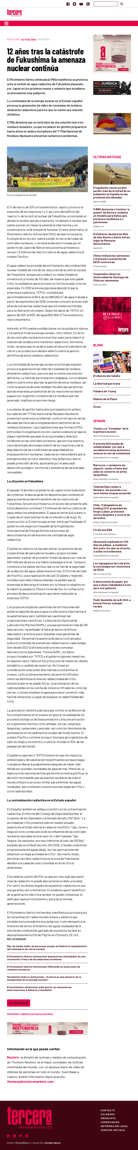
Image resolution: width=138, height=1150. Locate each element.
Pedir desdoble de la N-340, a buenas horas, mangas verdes (112, 603)
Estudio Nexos (53, 1142)
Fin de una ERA (102, 529)
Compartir (20, 1003)
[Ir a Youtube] (81, 4)
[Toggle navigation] (6, 23)
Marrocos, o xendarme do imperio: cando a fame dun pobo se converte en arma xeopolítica (110, 469)
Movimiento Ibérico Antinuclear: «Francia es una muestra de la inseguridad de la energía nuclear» (44, 978)
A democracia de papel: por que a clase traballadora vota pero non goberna (112, 585)
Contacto (108, 1110)
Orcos (97, 406)
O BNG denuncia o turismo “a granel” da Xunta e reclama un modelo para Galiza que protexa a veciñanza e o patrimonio (111, 216)
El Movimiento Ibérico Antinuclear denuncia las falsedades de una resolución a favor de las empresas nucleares (46, 958)
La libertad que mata (106, 383)
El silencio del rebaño (106, 375)
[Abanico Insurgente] (112, 127)
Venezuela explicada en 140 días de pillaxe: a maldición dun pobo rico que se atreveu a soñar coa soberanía (111, 546)
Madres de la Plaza (105, 399)
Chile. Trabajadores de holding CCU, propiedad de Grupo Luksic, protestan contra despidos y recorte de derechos (111, 511)
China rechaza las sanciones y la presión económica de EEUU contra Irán (111, 259)
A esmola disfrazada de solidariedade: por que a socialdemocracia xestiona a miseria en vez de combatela (111, 448)
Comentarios (110, 1122)
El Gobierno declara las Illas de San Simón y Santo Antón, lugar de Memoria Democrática (111, 238)
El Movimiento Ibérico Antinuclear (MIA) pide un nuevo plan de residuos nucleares (43, 968)
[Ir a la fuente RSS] (87, 4)
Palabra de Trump (104, 391)
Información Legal (114, 1125)
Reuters (13, 1057)
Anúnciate (108, 1118)
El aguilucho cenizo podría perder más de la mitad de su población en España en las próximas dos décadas (111, 192)
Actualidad (28, 39)
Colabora (108, 1114)
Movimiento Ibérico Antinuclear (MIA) (30, 1014)
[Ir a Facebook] (68, 4)
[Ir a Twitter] (74, 4)
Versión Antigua (113, 1129)
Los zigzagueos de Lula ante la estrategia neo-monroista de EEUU (111, 566)
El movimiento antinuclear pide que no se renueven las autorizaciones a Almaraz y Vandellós (39, 988)
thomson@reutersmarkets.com (30, 1082)
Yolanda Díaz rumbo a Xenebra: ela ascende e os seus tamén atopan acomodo (112, 490)
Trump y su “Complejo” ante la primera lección (110, 430)
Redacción (13, 39)
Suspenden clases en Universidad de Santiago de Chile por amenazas (110, 277)
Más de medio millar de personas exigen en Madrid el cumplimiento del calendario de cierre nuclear (47, 948)
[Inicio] (14, 12)
